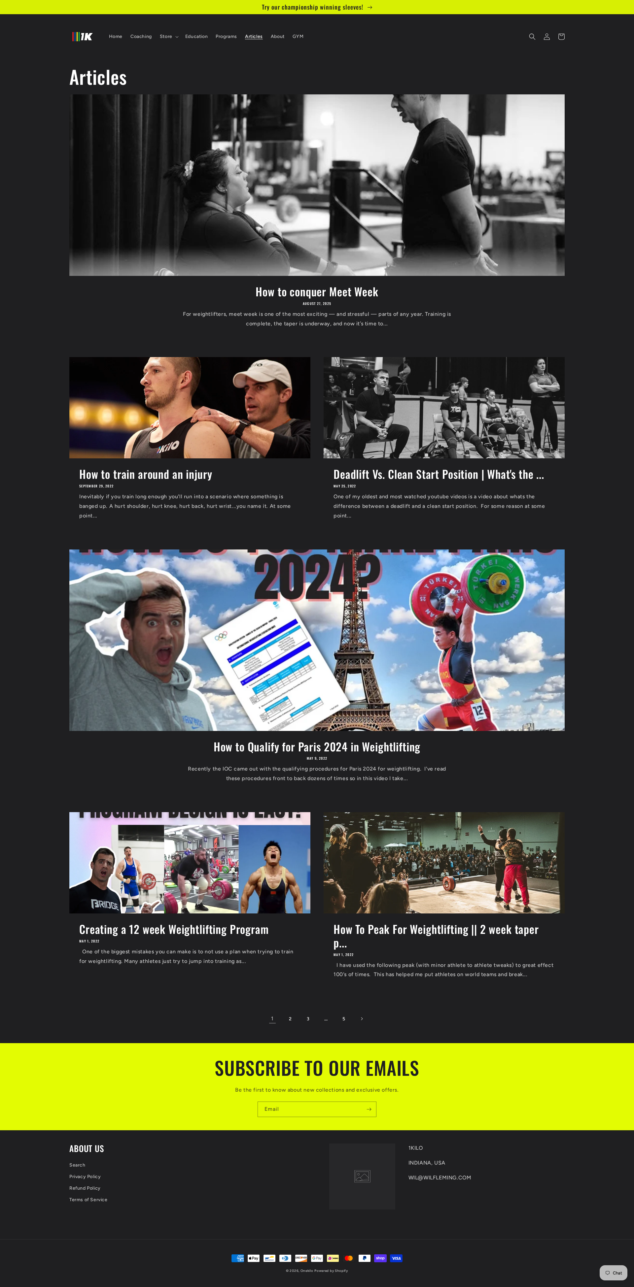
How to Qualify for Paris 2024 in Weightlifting (317, 746)
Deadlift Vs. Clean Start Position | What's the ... (439, 474)
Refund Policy (85, 1188)
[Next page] (361, 1018)
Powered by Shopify (331, 1271)
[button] (168, 37)
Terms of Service (88, 1200)
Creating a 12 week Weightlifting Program (174, 929)
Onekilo (306, 1271)
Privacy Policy (85, 1176)
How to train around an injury (145, 474)
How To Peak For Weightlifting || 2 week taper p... (436, 935)
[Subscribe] (369, 1109)
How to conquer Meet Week (317, 291)
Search (77, 1165)
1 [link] (272, 1018)
